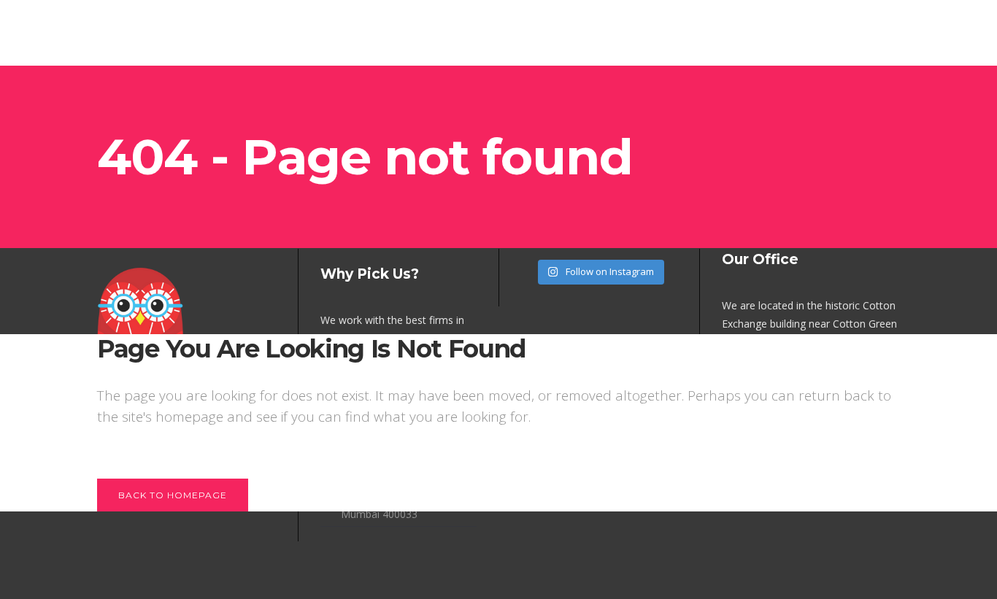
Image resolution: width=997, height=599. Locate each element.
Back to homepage (172, 495)
